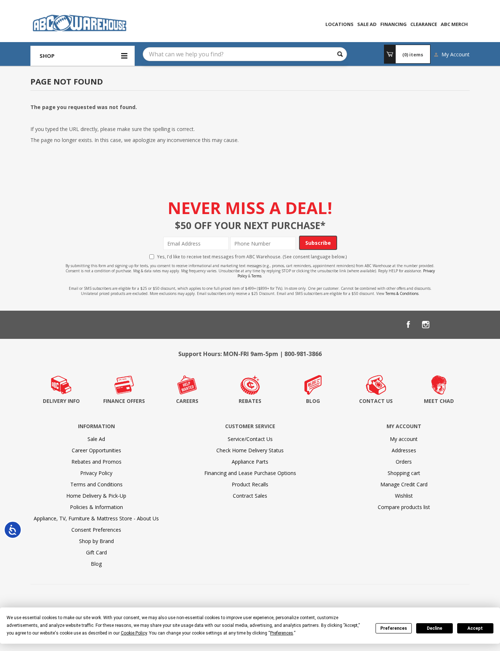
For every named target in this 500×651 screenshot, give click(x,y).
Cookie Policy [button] (134, 633)
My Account (455, 54)
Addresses (404, 450)
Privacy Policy (96, 472)
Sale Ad (96, 438)
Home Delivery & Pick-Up (96, 495)
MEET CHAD (439, 400)
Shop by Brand (96, 541)
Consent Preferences (96, 529)
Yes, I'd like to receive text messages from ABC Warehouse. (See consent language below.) (252, 256)
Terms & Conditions (401, 293)
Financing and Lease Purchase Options (250, 472)
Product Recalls (250, 484)
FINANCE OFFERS (124, 400)
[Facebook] (408, 324)
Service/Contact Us (250, 438)
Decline (434, 628)
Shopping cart (404, 472)
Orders (404, 461)
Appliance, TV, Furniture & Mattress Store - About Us (96, 518)
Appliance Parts (250, 461)
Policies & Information (96, 507)
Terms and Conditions (96, 484)
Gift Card (96, 552)
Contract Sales (250, 495)
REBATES (250, 400)
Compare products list (404, 507)
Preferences (393, 628)
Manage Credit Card (404, 484)
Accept (475, 628)
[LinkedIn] (443, 324)
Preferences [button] (281, 633)
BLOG (313, 400)
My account (404, 438)
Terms (256, 275)
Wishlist (404, 495)
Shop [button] (47, 55)
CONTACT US (376, 400)
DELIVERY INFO (61, 400)
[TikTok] (461, 324)
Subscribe (318, 242)
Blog (96, 563)
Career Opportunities (96, 450)
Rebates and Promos (96, 461)
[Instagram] (426, 324)
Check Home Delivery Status (250, 450)
